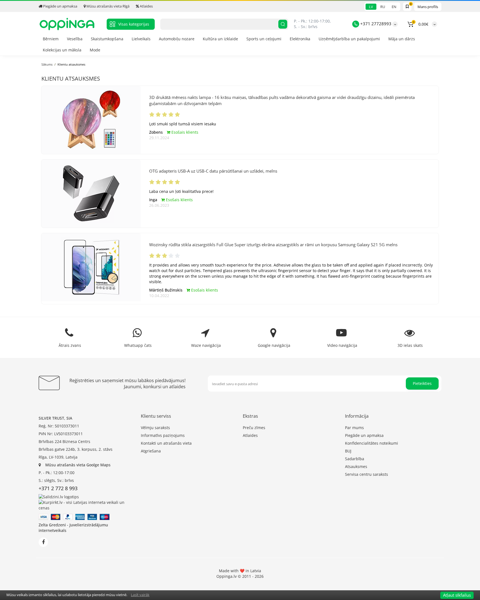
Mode (95, 50)
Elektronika (300, 38)
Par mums (354, 427)
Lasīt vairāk (140, 594)
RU (382, 6)
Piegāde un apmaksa (59, 6)
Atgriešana (151, 451)
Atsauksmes (356, 466)
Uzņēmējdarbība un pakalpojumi (349, 38)
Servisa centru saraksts (366, 474)
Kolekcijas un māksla (62, 50)
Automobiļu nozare (176, 38)
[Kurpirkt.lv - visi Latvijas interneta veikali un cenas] (87, 504)
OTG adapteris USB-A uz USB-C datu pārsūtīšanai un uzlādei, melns (213, 171)
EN (394, 6)
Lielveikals (141, 38)
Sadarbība (354, 458)
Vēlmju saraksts (155, 427)
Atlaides (146, 6)
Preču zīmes (254, 427)
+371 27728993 (375, 23)
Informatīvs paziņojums (163, 435)
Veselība (74, 38)
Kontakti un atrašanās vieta (166, 443)
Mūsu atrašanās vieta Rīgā (107, 6)
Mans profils (428, 6)
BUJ (348, 451)
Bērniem (51, 38)
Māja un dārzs (401, 38)
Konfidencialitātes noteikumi (371, 443)
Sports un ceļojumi (263, 38)
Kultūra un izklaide (220, 38)
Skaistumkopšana (107, 38)
